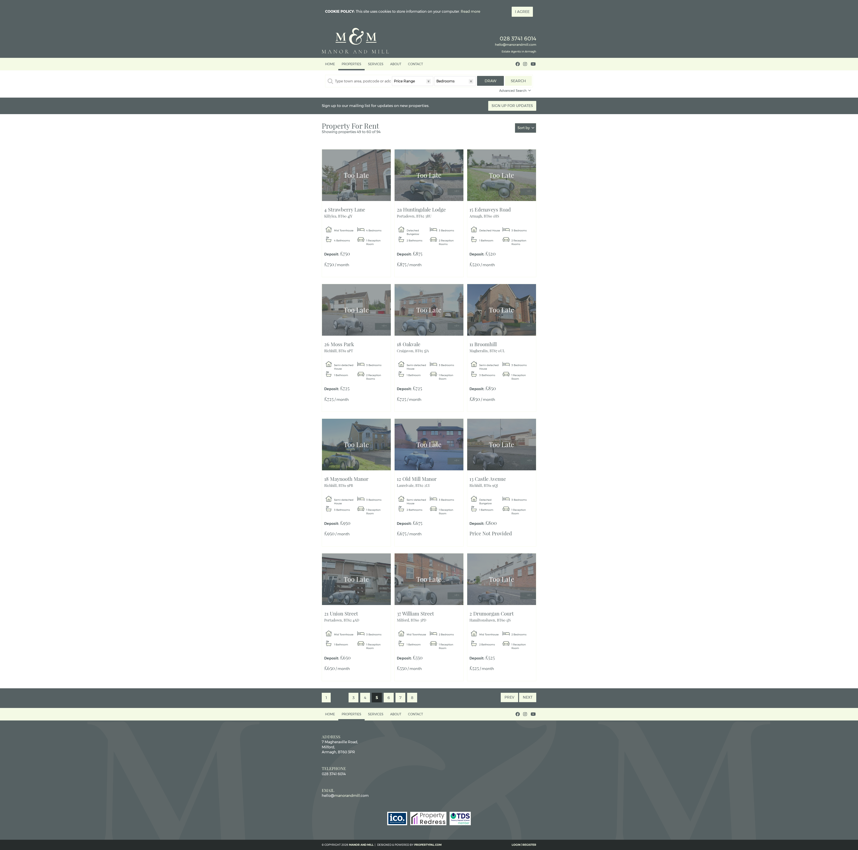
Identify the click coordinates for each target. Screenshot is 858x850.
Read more (470, 11)
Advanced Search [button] (513, 91)
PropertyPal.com (428, 844)
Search (518, 81)
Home (330, 64)
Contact (415, 64)
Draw (490, 81)
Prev (509, 697)
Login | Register (524, 844)
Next (527, 697)
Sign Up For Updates (512, 106)
